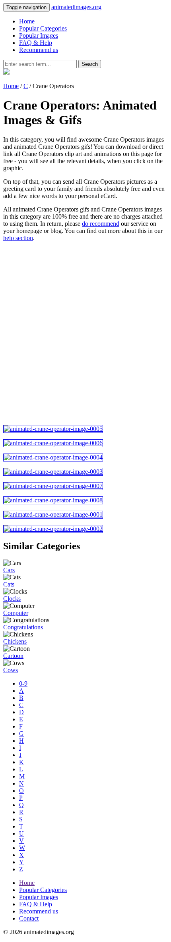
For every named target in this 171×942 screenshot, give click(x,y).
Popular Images (38, 35)
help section (18, 238)
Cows (10, 670)
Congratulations (23, 627)
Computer (15, 612)
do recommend (100, 223)
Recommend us (38, 49)
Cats (8, 584)
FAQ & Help (35, 42)
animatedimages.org (76, 7)
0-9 (23, 683)
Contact (29, 918)
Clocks (12, 598)
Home (27, 21)
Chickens (15, 641)
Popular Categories (43, 28)
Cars (9, 570)
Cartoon (13, 655)
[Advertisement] (85, 333)
